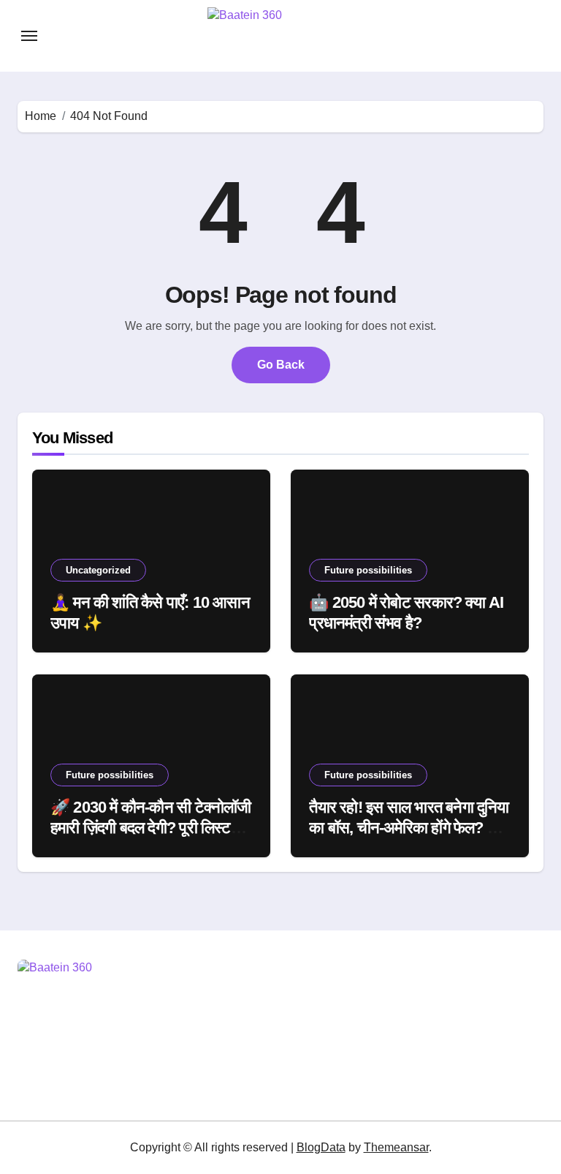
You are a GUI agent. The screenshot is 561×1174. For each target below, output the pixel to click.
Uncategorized (98, 570)
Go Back (281, 364)
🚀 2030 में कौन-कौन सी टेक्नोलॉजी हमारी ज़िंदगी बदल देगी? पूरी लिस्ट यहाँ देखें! (150, 828)
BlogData (321, 1147)
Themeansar (396, 1147)
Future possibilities (368, 570)
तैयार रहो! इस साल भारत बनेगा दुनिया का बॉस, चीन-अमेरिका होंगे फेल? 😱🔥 (408, 828)
